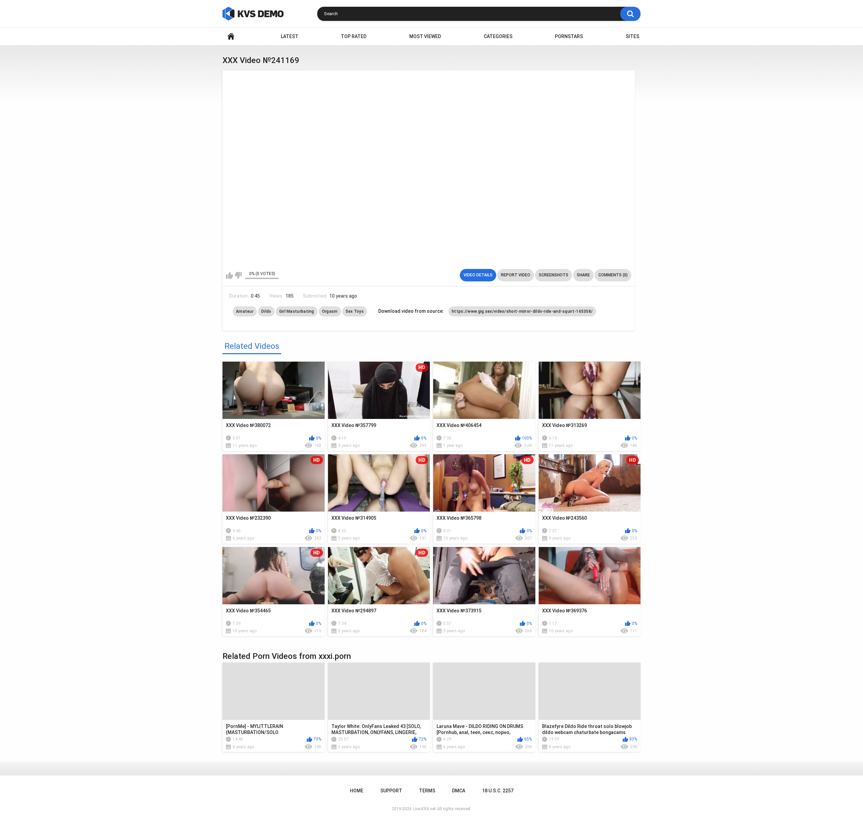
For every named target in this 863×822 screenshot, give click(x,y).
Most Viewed (425, 36)
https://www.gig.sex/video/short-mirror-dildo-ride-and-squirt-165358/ (522, 311)
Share (583, 275)
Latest (289, 36)
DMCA (458, 790)
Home (230, 36)
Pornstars (569, 36)
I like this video (229, 275)
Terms (427, 790)
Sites (632, 36)
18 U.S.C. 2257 (497, 790)
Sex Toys (355, 311)
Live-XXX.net (424, 808)
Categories (498, 36)
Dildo (266, 311)
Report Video (515, 275)
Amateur (245, 311)
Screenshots (553, 275)
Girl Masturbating (296, 311)
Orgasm (330, 311)
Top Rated (353, 36)
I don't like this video (238, 275)
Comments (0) (613, 275)
